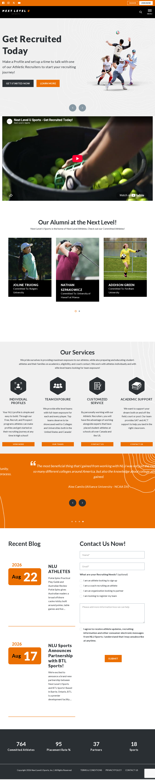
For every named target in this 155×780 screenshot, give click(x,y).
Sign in (132, 3)
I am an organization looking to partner (103, 590)
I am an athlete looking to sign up (100, 580)
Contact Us (97, 444)
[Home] (16, 12)
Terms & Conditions (91, 770)
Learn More (48, 83)
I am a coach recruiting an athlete (100, 585)
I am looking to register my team (100, 595)
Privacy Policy (114, 770)
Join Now (146, 3)
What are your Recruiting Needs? (98, 574)
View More (18, 444)
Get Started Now (18, 83)
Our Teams (57, 444)
